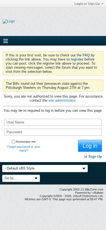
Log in (90, 146)
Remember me (26, 141)
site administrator (61, 100)
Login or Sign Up (87, 4)
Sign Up (95, 157)
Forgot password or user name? (23, 148)
